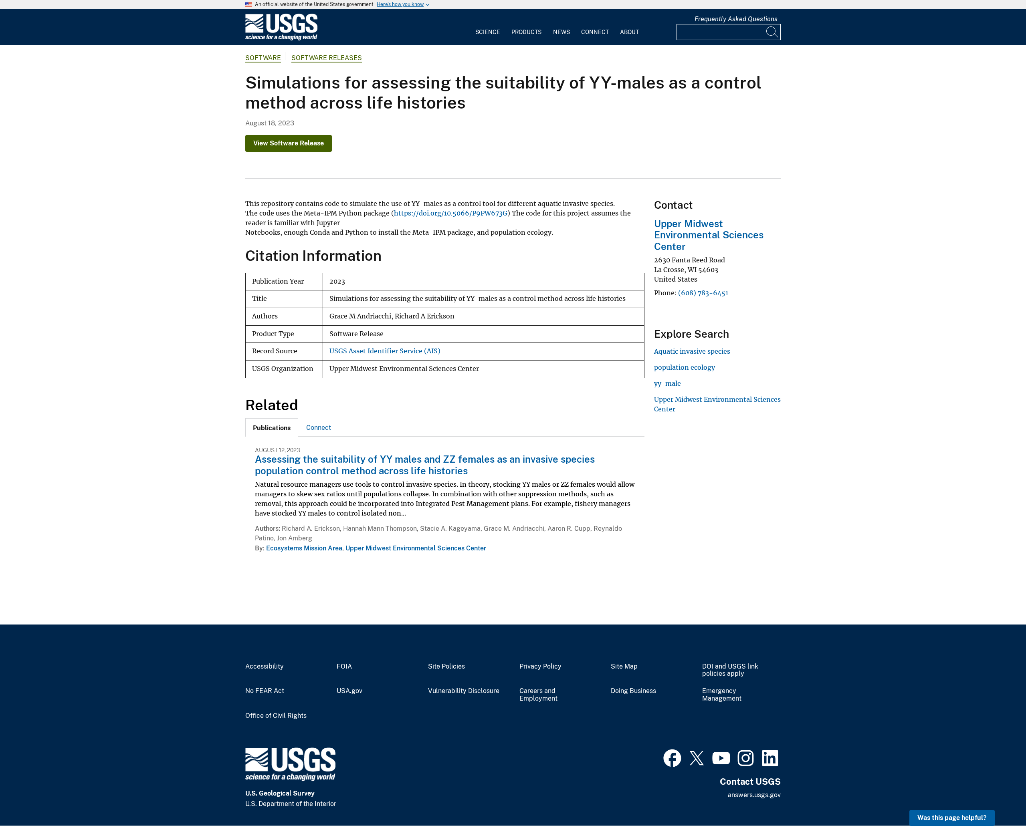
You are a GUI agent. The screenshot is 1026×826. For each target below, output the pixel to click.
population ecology (684, 367)
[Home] (281, 38)
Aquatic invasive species (692, 351)
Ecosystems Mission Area (304, 548)
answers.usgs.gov (754, 795)
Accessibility (264, 666)
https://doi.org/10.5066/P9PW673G (450, 213)
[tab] (271, 427)
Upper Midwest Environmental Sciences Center (415, 548)
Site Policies (446, 666)
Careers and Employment (538, 694)
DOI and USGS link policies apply (730, 670)
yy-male (667, 383)
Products (526, 32)
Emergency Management (721, 694)
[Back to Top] (997, 797)
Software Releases (326, 58)
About (629, 32)
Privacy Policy (540, 666)
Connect (595, 32)
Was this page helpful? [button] (952, 818)
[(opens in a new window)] (672, 757)
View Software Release (288, 143)
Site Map (624, 666)
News (561, 32)
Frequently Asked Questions (736, 19)
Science (487, 32)
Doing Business (633, 691)
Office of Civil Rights (276, 715)
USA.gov (349, 691)
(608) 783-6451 (703, 293)
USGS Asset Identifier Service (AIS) (384, 351)
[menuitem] (488, 27)
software (263, 58)
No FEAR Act (264, 691)
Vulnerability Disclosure (463, 691)
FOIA (344, 666)
